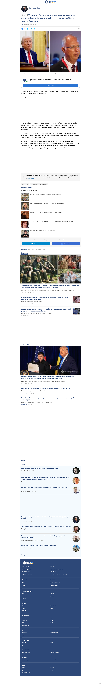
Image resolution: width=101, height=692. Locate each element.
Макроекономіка (54, 652)
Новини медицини (26, 660)
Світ (22, 24)
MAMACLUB (53, 660)
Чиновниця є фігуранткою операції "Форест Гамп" (34, 390)
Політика (53, 580)
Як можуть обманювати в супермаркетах (32, 301)
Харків (52, 593)
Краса (23, 670)
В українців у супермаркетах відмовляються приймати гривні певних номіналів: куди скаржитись (44, 298)
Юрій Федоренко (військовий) (29, 540)
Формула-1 (24, 610)
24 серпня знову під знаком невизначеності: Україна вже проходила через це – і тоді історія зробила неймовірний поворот (45, 478)
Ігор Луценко (24, 470)
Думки (23, 464)
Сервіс (52, 635)
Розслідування (55, 583)
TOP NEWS (25, 344)
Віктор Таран (25, 529)
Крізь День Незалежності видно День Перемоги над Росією (39, 468)
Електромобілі (54, 632)
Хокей (23, 608)
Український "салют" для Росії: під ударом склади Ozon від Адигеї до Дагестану (46, 526)
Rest (23, 460)
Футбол (23, 605)
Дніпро (52, 596)
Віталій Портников (26, 482)
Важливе (24, 253)
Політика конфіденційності (56, 569)
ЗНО (23, 622)
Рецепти (24, 642)
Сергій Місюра (25, 548)
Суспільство (54, 585)
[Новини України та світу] (24, 250)
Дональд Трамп (43, 184)
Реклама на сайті (26, 571)
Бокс (51, 608)
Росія (27, 184)
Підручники (53, 617)
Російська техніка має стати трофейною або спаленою (38, 545)
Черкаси (24, 598)
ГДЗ (23, 617)
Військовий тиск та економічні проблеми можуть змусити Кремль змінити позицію (43, 381)
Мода (51, 670)
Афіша (23, 667)
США (23, 184)
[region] (50, 110)
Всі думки (24, 555)
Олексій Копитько (26, 491)
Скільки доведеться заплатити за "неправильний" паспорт (36, 313)
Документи (53, 571)
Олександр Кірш (34, 8)
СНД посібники (25, 625)
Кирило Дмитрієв (34, 184)
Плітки (52, 667)
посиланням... (30, 178)
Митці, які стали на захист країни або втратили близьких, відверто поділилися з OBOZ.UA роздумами (47, 290)
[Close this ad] (100, 683)
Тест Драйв (24, 632)
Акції (23, 635)
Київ (23, 593)
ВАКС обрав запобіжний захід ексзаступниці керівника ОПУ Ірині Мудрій (45, 388)
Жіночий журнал (26, 672)
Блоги (23, 585)
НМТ (51, 622)
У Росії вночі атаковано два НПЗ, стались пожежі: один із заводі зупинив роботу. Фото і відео (49, 399)
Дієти (23, 645)
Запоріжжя (24, 596)
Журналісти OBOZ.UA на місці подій (58, 574)
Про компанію (25, 566)
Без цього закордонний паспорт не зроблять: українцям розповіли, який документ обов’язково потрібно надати (46, 310)
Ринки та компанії (26, 652)
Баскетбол (53, 605)
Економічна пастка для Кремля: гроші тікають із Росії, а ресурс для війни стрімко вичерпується (44, 536)
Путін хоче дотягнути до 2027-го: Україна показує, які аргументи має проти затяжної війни (44, 488)
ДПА (51, 620)
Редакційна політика (26, 187)
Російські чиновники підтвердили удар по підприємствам (36, 402)
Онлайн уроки (25, 620)
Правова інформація (27, 569)
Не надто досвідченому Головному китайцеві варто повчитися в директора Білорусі (45, 517)
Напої (51, 642)
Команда (52, 566)
